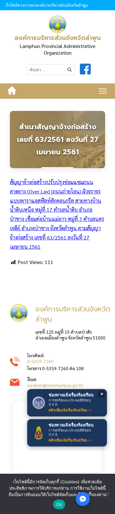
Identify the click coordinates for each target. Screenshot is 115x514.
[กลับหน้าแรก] (12, 91)
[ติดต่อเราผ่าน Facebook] (83, 499)
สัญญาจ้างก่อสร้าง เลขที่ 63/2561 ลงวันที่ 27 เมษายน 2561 (55, 237)
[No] (107, 494)
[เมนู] (103, 91)
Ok (59, 504)
